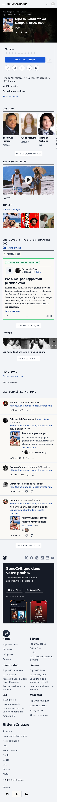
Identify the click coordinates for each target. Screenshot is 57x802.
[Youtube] (52, 559)
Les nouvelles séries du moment (41, 658)
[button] (53, 4)
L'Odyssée (8, 654)
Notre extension (11, 740)
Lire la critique (12, 311)
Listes (7, 333)
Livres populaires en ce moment (41, 688)
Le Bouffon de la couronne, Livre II (39, 680)
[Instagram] (36, 559)
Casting (8, 108)
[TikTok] (42, 559)
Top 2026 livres (37, 670)
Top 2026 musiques (39, 700)
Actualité (7, 659)
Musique (36, 695)
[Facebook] (31, 559)
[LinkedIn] (47, 559)
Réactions (10, 371)
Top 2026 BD (9, 700)
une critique (43, 419)
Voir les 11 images (11, 209)
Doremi (13, 500)
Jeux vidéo (11, 665)
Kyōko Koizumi (28, 137)
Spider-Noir (35, 648)
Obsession (8, 649)
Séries (34, 639)
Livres (34, 665)
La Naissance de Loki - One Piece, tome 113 (14, 710)
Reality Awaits (36, 710)
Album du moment (39, 715)
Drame (23, 12)
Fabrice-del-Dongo (30, 269)
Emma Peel (15, 483)
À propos (7, 731)
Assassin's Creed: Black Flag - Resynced (15, 680)
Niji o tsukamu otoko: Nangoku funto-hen (18, 15)
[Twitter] (26, 559)
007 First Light (10, 674)
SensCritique (8, 12)
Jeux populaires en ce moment (14, 688)
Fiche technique (11, 96)
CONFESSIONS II (38, 705)
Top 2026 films (10, 644)
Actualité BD (9, 716)
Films (17, 12)
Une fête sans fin (11, 704)
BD (5, 695)
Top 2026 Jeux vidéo (13, 670)
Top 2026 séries (38, 644)
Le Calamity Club (38, 674)
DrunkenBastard (18, 467)
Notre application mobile (15, 736)
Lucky (33, 652)
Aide (5, 745)
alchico (13, 402)
